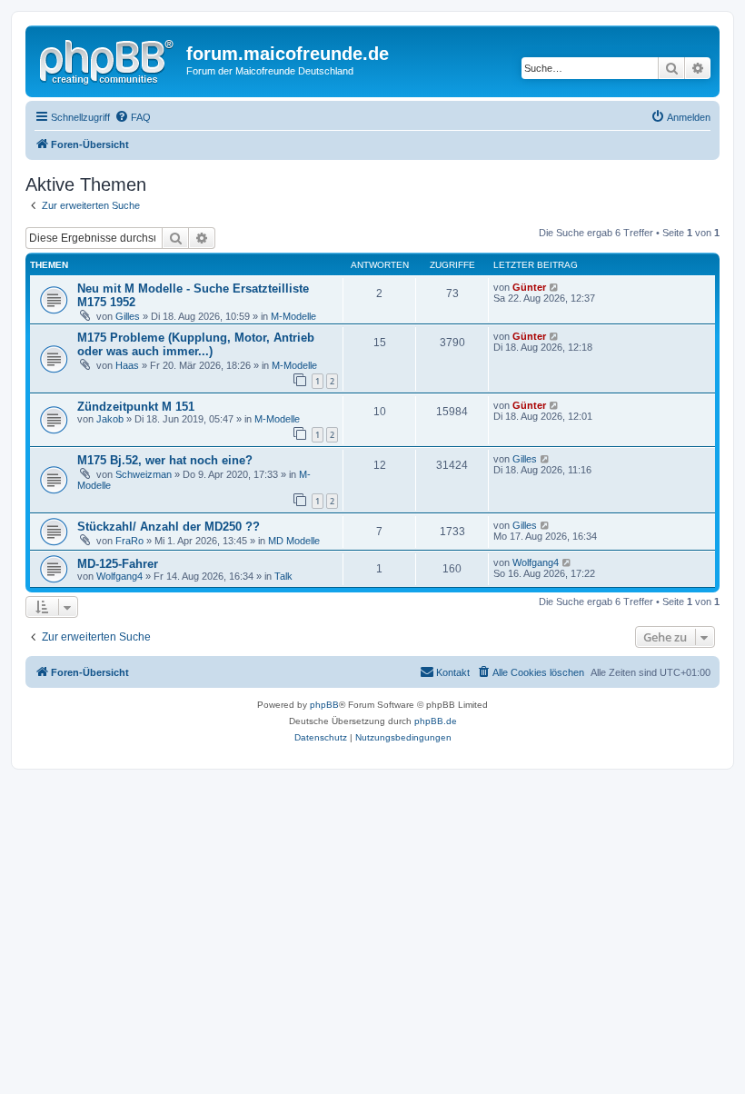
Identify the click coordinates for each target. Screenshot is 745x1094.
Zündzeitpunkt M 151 (135, 406)
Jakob (110, 418)
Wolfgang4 (119, 576)
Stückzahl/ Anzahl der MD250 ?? (168, 526)
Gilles (127, 316)
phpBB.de (435, 721)
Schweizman (143, 474)
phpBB (324, 705)
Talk (283, 576)
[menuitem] (132, 117)
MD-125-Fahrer (117, 564)
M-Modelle (293, 316)
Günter (529, 287)
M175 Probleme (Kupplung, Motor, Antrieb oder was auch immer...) (195, 344)
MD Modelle (294, 540)
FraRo (129, 540)
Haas (127, 365)
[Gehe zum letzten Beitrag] (555, 287)
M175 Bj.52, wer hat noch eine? (165, 460)
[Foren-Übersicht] (108, 59)
